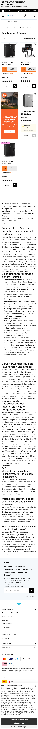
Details (7, 86)
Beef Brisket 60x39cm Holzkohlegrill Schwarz (26, 63)
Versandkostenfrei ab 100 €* (28, 11)
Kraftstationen (6, 631)
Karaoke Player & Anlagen (9, 634)
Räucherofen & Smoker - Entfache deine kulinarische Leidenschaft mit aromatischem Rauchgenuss (18, 206)
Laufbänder (5, 620)
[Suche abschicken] (3, 21)
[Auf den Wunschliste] (16, 44)
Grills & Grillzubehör (14, 28)
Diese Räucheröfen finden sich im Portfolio (18, 211)
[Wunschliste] (30, 16)
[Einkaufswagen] (35, 16)
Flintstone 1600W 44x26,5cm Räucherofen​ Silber (28, 113)
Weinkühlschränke (7, 623)
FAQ (3, 223)
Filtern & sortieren (30, 38)
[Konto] (25, 15)
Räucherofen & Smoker (28, 28)
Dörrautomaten (6, 627)
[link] (9, 51)
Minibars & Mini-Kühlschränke (10, 613)
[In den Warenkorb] (15, 86)
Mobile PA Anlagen (7, 616)
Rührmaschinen (6, 638)
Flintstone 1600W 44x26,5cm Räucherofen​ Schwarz (9, 63)
